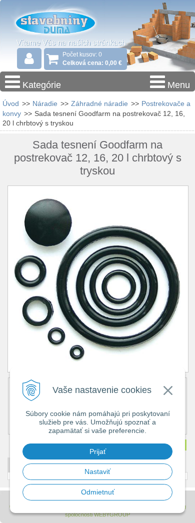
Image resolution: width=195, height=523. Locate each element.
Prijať (98, 452)
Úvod (10, 104)
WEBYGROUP (112, 515)
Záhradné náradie (99, 104)
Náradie (45, 104)
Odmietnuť (97, 492)
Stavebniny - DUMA (64, 22)
